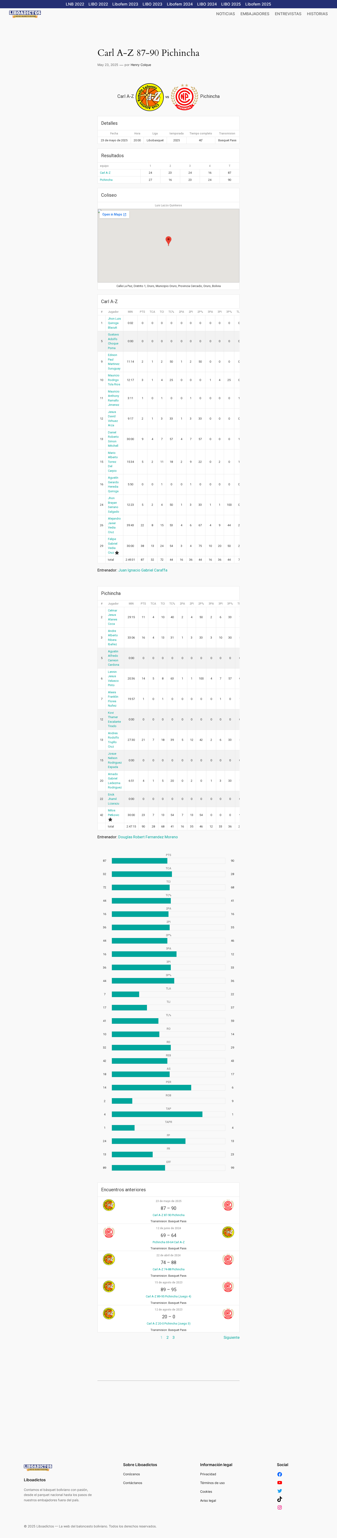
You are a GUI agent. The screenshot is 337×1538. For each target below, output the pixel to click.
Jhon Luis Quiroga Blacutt (114, 323)
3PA (210, 311)
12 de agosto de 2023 (168, 1309)
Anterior (104, 1337)
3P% (229, 311)
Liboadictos (35, 1480)
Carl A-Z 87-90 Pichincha (169, 1215)
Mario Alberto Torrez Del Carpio (113, 461)
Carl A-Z (105, 172)
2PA (181, 311)
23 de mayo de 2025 (169, 1201)
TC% (171, 311)
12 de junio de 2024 (168, 1228)
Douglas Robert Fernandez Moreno (148, 837)
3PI (220, 311)
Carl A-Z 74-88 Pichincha (169, 1269)
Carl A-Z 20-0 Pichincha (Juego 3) (169, 1323)
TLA (239, 311)
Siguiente (232, 1337)
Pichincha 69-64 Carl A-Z (169, 1242)
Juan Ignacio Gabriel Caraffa (142, 570)
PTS (142, 311)
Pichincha (106, 180)
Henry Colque (141, 65)
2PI (191, 311)
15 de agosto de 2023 (168, 1282)
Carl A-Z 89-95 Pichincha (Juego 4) (168, 1296)
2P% (200, 311)
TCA (152, 311)
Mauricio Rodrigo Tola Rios (114, 380)
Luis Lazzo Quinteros (168, 205)
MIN (130, 311)
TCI (162, 311)
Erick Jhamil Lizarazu (113, 799)
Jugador (113, 311)
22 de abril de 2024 (168, 1255)
